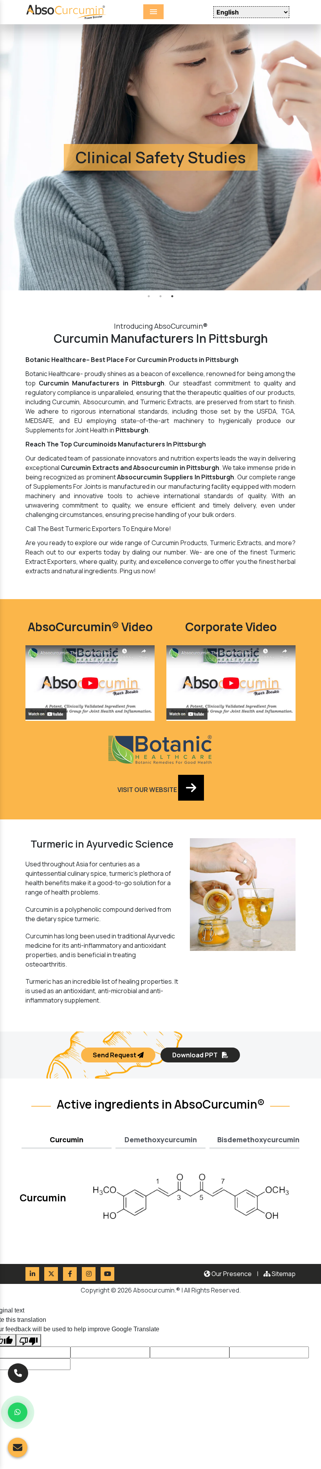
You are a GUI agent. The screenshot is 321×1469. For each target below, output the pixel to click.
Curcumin (66, 1139)
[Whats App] (17, 1412)
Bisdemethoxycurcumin (258, 1139)
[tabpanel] (160, 157)
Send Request (115, 1055)
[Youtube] (107, 1274)
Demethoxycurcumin (160, 1139)
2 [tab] (160, 296)
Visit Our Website (147, 789)
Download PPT (195, 1055)
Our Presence (231, 1273)
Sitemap (283, 1273)
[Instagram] (89, 1274)
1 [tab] (149, 296)
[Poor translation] (28, 1340)
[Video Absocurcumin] (231, 682)
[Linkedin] (32, 1274)
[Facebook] (70, 1274)
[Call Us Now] (18, 1374)
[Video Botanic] (90, 682)
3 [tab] (172, 296)
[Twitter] (51, 1274)
